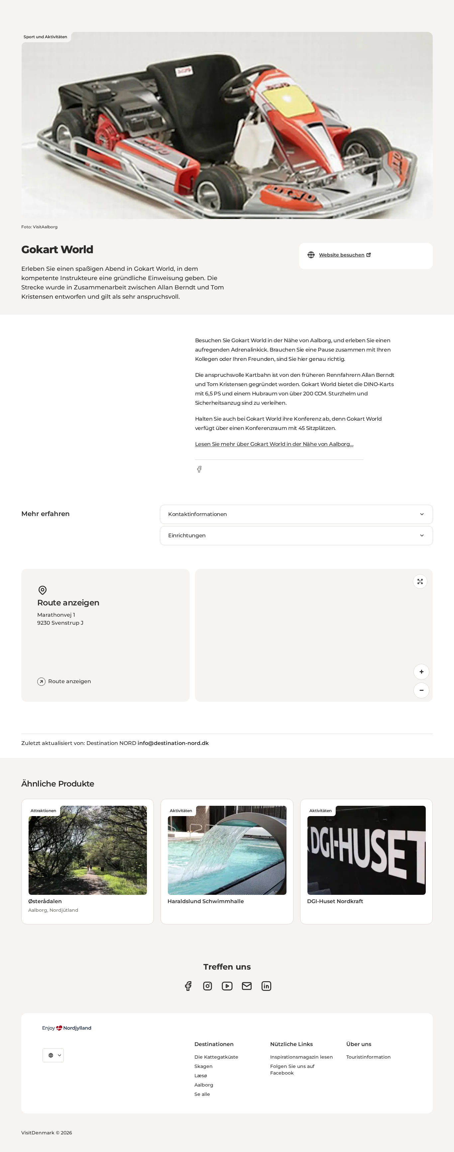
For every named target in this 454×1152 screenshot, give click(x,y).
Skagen (203, 1066)
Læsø (200, 1076)
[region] (314, 635)
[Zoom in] (421, 672)
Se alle (202, 1094)
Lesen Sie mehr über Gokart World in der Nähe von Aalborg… (274, 444)
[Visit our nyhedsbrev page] (247, 986)
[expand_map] (420, 581)
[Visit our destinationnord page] (266, 986)
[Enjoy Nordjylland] (67, 1028)
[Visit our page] (207, 986)
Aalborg (203, 1085)
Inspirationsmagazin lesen (301, 1057)
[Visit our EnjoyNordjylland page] (227, 986)
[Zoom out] (421, 690)
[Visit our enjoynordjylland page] (188, 986)
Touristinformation (368, 1057)
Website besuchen (342, 255)
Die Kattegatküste (216, 1057)
